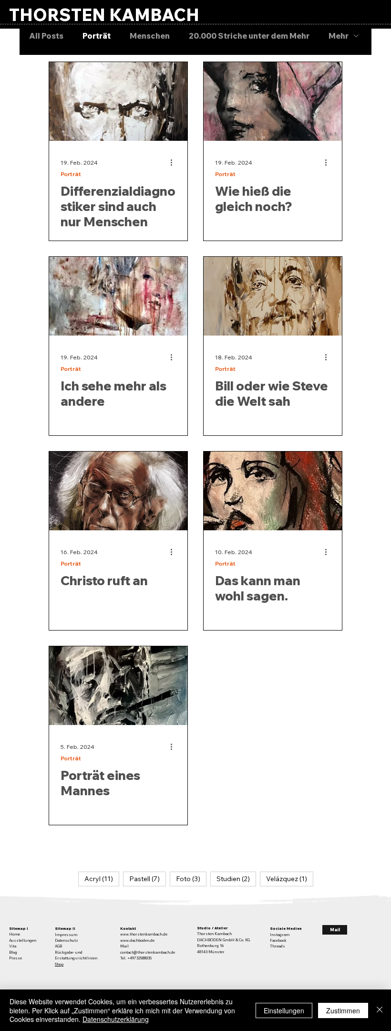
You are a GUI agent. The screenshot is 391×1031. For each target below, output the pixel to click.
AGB (58, 946)
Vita (12, 946)
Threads (277, 946)
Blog (13, 952)
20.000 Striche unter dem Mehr (249, 36)
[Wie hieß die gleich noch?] (273, 101)
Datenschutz (66, 940)
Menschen (150, 36)
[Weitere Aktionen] (174, 162)
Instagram (279, 934)
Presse (15, 958)
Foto (191, 878)
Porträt (96, 36)
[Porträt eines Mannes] (118, 685)
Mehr (339, 36)
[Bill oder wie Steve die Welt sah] (273, 296)
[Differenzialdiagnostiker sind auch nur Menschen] (118, 101)
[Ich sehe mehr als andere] (118, 296)
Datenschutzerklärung (115, 1019)
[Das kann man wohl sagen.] (273, 491)
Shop (59, 964)
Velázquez (289, 878)
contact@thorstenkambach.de (147, 952)
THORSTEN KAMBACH (104, 14)
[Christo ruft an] (118, 491)
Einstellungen (284, 1010)
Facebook (278, 940)
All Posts (46, 36)
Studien (236, 878)
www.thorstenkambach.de (143, 934)
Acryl (101, 878)
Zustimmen (343, 1010)
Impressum (66, 934)
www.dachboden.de (137, 940)
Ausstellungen (22, 940)
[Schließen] (379, 1010)
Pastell (147, 878)
